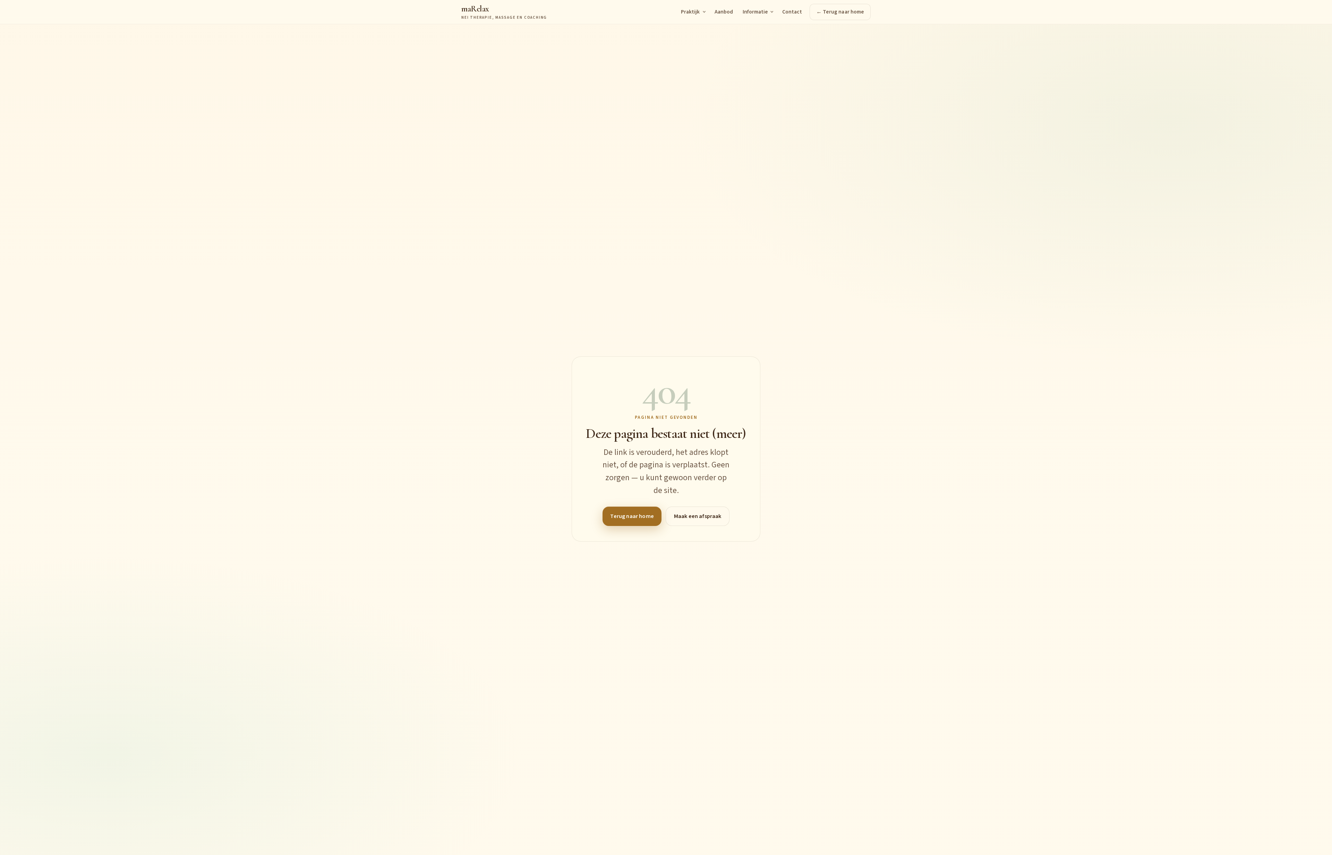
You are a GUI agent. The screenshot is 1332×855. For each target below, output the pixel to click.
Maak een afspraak (698, 516)
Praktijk (690, 12)
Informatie (755, 12)
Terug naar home (632, 516)
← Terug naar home (840, 12)
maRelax (504, 12)
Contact (792, 12)
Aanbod (724, 12)
